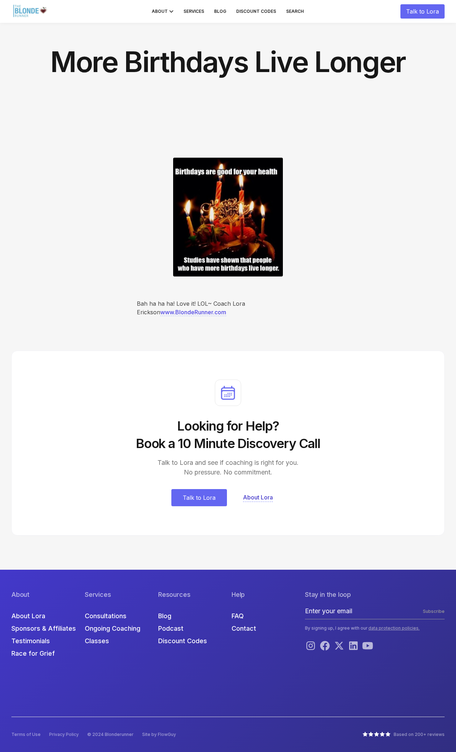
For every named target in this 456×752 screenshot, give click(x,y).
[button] (162, 11)
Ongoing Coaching (112, 628)
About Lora (28, 616)
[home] (31, 11)
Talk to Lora (422, 11)
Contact (244, 628)
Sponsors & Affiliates (43, 628)
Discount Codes (256, 11)
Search (295, 11)
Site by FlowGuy (159, 734)
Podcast (170, 628)
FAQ (238, 616)
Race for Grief (33, 653)
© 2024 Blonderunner (110, 734)
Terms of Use (26, 734)
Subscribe (434, 611)
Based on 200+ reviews (419, 734)
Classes (97, 641)
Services (193, 11)
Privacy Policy (64, 734)
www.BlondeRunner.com (193, 312)
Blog (220, 11)
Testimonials (30, 641)
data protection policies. (394, 628)
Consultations (105, 616)
